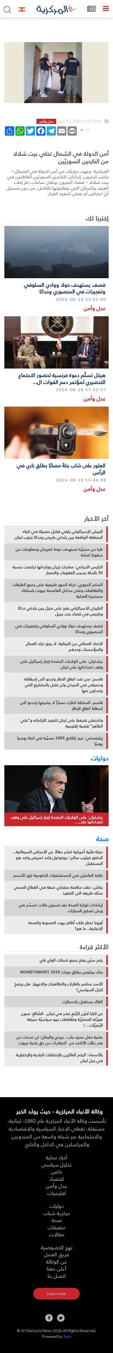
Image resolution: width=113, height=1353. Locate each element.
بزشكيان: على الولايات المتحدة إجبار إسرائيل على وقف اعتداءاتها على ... (57, 819)
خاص (56, 1171)
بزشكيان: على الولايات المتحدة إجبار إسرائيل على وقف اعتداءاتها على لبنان (61, 664)
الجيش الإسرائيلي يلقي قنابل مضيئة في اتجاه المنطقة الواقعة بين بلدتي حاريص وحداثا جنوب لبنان (59, 534)
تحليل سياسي (56, 1164)
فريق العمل (56, 1254)
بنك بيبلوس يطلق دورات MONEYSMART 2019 (61, 972)
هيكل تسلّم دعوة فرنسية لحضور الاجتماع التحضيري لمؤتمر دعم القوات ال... (62, 378)
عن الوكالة (56, 1261)
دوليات (100, 758)
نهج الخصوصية (56, 1247)
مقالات (56, 1234)
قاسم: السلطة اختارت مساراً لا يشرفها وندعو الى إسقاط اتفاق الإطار (61, 705)
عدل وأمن (94, 308)
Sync (67, 1336)
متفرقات (56, 1227)
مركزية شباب (56, 1213)
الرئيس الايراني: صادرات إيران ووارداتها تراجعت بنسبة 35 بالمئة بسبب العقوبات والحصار (57, 570)
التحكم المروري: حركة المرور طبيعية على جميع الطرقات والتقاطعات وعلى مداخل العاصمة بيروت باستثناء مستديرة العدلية (57, 590)
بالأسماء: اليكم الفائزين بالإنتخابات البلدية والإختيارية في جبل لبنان (59, 1057)
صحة (102, 838)
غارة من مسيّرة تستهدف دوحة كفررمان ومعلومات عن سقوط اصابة (59, 552)
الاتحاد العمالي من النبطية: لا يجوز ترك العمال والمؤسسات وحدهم (64, 646)
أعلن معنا (56, 1268)
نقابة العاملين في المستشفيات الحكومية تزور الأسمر (58, 875)
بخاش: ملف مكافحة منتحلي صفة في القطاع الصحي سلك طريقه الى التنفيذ (58, 890)
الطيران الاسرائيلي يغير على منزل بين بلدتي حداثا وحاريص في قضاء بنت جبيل (60, 611)
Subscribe (56, 1293)
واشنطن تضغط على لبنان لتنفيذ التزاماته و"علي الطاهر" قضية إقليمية (62, 723)
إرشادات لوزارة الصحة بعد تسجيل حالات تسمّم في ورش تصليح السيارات (61, 908)
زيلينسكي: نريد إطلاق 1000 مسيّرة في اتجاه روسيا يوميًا (60, 741)
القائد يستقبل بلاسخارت (82, 1002)
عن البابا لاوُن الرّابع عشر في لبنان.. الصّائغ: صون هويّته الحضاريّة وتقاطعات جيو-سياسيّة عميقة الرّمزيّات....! (62, 1019)
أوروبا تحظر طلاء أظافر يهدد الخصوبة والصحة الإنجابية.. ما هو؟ (65, 925)
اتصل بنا (57, 1276)
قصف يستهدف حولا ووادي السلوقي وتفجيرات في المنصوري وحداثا (64, 287)
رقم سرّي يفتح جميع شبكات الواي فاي (71, 960)
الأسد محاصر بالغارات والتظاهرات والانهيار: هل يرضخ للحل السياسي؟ (58, 987)
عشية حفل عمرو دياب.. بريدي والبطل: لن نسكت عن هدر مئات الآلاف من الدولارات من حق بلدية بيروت (60, 1040)
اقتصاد (56, 1179)
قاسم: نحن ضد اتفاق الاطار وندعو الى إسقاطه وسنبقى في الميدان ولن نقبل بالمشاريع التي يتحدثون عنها (63, 684)
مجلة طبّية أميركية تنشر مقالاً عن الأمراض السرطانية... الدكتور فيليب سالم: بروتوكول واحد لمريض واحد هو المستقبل (57, 857)
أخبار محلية (57, 1157)
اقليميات (56, 1193)
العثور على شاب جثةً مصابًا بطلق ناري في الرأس (61, 468)
